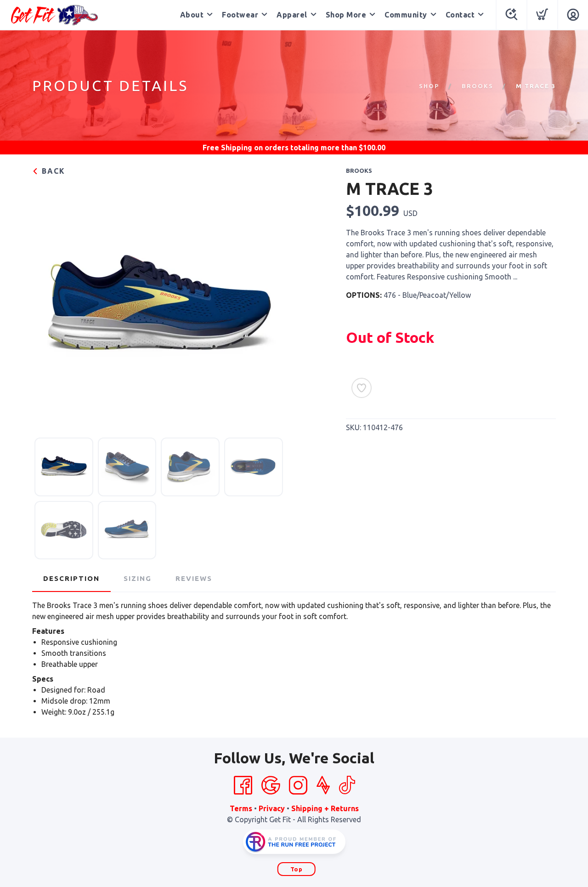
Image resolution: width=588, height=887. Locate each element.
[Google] (270, 785)
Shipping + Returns (325, 808)
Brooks (477, 86)
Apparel (292, 15)
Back (52, 171)
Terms (241, 808)
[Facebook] (243, 785)
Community (405, 15)
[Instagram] (298, 785)
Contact (460, 15)
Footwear (240, 15)
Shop (429, 86)
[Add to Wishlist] (361, 388)
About (192, 15)
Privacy (272, 808)
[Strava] (323, 785)
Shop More (346, 15)
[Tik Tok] (346, 785)
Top (296, 869)
